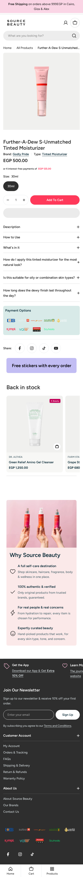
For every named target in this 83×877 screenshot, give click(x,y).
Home (7, 48)
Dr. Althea (16, 457)
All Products (25, 48)
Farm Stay (74, 457)
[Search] (74, 35)
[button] (41, 213)
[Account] (65, 22)
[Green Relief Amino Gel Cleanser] (34, 424)
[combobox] (41, 36)
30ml (10, 186)
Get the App (20, 665)
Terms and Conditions (57, 726)
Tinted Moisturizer (54, 154)
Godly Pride (21, 154)
